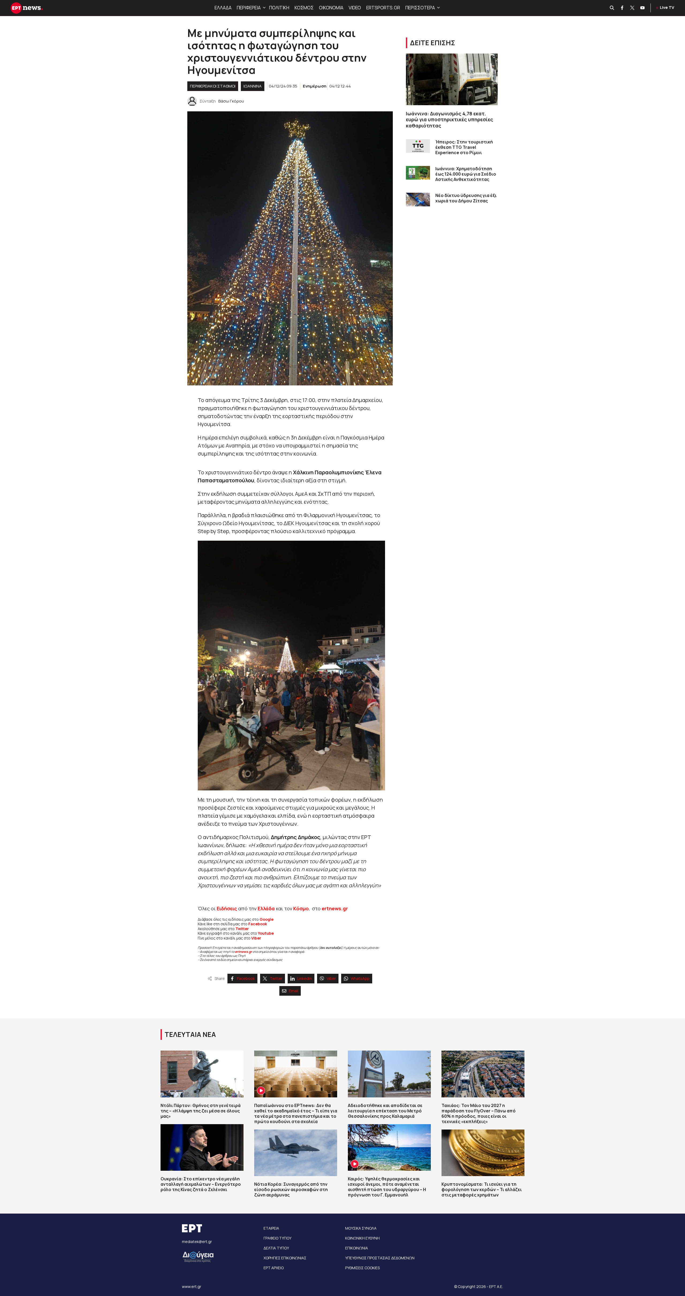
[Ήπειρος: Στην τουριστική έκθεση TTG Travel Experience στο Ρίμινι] (418, 146)
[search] (612, 8)
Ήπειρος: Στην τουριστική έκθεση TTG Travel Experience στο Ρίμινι (464, 147)
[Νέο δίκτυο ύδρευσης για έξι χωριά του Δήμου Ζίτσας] (418, 199)
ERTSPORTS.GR (383, 8)
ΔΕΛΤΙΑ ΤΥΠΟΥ (276, 1247)
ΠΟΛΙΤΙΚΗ (279, 8)
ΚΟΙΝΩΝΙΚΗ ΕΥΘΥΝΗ (362, 1238)
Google (266, 919)
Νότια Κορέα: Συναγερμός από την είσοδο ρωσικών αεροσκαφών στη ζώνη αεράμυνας (291, 1189)
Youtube (266, 933)
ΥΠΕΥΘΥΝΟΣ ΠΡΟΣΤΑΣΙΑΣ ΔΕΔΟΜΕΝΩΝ (379, 1257)
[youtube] (642, 8)
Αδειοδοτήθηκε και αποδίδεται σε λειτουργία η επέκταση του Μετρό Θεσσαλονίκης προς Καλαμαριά (385, 1110)
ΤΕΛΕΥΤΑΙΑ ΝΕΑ (190, 1034)
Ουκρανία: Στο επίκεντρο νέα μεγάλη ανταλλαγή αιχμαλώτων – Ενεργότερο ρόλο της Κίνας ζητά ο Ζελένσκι (201, 1184)
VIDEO (355, 8)
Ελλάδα (266, 908)
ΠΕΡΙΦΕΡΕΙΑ (249, 8)
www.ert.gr (191, 1286)
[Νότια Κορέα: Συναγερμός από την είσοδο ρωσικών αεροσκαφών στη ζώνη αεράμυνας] (295, 1153)
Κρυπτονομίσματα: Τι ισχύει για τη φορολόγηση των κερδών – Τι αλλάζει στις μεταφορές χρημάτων (482, 1189)
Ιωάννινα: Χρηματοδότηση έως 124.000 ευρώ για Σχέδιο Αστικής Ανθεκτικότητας (465, 174)
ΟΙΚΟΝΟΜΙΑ (331, 8)
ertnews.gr (243, 951)
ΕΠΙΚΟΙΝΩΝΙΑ (356, 1247)
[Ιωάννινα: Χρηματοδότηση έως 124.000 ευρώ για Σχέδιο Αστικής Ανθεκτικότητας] (418, 173)
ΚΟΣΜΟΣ (304, 8)
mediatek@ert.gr (197, 1241)
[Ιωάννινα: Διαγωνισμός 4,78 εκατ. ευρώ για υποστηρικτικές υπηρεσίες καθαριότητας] (452, 79)
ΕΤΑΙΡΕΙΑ (271, 1228)
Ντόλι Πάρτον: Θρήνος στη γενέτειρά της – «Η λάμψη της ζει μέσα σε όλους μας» (201, 1110)
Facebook (257, 923)
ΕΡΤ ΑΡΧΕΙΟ (274, 1267)
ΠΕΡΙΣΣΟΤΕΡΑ (420, 8)
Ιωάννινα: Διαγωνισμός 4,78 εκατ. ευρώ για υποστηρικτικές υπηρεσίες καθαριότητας (449, 119)
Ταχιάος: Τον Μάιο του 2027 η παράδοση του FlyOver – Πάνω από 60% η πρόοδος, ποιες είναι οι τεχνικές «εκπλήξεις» (479, 1113)
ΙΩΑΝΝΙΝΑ (252, 86)
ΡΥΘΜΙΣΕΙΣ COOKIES (362, 1267)
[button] (264, 8)
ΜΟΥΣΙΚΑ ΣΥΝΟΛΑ (360, 1228)
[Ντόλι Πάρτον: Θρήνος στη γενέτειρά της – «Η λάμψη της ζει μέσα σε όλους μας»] (202, 1074)
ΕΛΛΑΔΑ (223, 8)
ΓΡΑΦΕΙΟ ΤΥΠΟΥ (277, 1238)
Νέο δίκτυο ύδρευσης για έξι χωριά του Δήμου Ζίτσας (466, 198)
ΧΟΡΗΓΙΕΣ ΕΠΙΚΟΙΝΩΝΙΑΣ (285, 1257)
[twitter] (632, 8)
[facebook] (622, 8)
